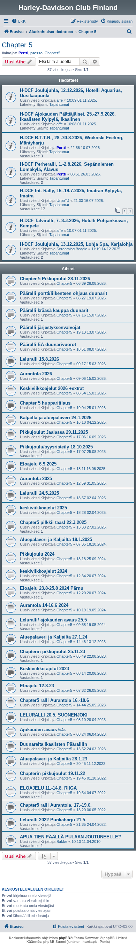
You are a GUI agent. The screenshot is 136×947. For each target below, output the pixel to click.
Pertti (23, 53)
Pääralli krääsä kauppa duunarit (54, 310)
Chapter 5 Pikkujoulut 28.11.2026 (55, 278)
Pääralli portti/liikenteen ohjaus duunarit (63, 293)
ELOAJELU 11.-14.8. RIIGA (48, 788)
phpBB (64, 938)
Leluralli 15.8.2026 (39, 359)
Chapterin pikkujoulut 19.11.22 (52, 773)
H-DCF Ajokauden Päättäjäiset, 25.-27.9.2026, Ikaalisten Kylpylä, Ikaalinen (68, 116)
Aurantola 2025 (36, 478)
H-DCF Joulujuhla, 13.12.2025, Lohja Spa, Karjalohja (76, 244)
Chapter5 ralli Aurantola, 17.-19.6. (56, 805)
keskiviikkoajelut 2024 (43, 571)
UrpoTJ (62, 200)
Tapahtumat (59, 104)
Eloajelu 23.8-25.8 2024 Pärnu (51, 588)
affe (59, 100)
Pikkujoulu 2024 (37, 554)
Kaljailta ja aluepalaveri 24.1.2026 (55, 417)
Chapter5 (52, 53)
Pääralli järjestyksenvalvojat (50, 327)
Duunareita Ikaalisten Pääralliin (53, 744)
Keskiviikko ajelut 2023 (44, 668)
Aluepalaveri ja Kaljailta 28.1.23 (53, 758)
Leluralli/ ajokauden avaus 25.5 (53, 620)
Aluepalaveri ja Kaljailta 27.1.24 (53, 637)
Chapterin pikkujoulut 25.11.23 (52, 651)
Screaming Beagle (71, 249)
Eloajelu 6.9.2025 (38, 464)
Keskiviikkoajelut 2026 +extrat (52, 388)
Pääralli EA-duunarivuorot (48, 344)
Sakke (61, 841)
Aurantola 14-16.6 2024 (44, 605)
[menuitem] (18, 21)
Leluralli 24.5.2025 (39, 493)
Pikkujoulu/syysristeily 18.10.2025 (56, 446)
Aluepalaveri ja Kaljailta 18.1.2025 (56, 539)
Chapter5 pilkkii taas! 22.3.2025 (53, 522)
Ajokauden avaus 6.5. (43, 729)
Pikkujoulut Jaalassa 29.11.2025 (54, 432)
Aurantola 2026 (36, 373)
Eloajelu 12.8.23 (37, 685)
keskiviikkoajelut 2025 (43, 507)
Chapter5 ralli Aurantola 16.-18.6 (54, 700)
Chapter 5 (17, 45)
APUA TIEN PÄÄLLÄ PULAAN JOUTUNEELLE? (70, 836)
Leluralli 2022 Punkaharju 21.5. (53, 819)
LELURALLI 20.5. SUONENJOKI (54, 715)
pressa (36, 53)
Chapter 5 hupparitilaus (45, 403)
